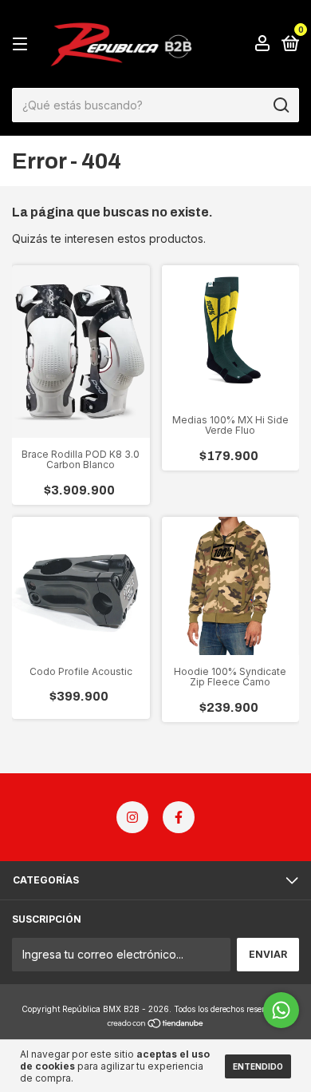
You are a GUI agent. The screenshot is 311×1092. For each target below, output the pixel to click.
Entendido (258, 1066)
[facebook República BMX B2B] (179, 817)
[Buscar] (280, 105)
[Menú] (22, 44)
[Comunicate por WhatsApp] (281, 1010)
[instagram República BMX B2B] (132, 817)
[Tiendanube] (156, 1024)
